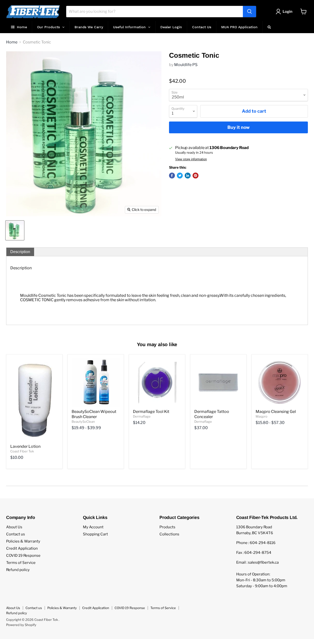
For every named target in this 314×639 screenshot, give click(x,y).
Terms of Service (21, 562)
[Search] (249, 11)
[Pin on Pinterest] (195, 175)
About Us (14, 527)
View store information (191, 159)
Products (167, 527)
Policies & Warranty (23, 541)
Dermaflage (142, 416)
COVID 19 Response (23, 555)
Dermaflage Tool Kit (151, 411)
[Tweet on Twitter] (180, 175)
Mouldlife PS (185, 64)
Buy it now (238, 127)
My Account (93, 527)
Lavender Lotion (25, 446)
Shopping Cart (95, 534)
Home (11, 42)
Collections (169, 534)
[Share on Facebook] (172, 175)
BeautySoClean (83, 421)
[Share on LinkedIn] (188, 175)
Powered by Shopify (21, 625)
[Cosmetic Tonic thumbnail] (15, 230)
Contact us (15, 534)
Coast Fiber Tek (22, 451)
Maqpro (261, 416)
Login (287, 11)
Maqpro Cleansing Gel (276, 411)
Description (20, 252)
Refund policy (18, 570)
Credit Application (22, 548)
